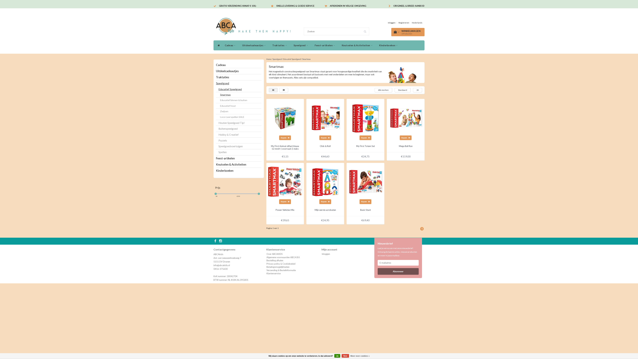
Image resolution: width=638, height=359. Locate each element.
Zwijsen (224, 111)
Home (268, 59)
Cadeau (229, 45)
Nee (345, 356)
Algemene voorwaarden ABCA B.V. (283, 257)
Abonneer (398, 271)
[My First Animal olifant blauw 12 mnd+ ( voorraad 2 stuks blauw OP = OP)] (285, 117)
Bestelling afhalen (274, 260)
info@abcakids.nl (221, 265)
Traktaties (278, 45)
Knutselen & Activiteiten (356, 45)
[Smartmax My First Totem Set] (365, 117)
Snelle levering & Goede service (295, 5)
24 (418, 90)
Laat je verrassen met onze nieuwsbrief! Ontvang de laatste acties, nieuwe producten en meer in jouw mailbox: (397, 252)
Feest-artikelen (324, 45)
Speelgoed (300, 45)
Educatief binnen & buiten (233, 100)
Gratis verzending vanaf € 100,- (238, 5)
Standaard (402, 90)
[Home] (217, 45)
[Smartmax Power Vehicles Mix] (285, 181)
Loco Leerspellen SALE (232, 117)
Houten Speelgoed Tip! (231, 122)
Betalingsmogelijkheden (277, 267)
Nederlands (417, 23)
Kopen (284, 138)
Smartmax (225, 94)
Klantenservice (273, 273)
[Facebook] (215, 241)
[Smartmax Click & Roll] (325, 117)
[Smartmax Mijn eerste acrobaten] (325, 181)
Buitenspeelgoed (228, 128)
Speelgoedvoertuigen (230, 146)
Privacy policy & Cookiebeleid (280, 263)
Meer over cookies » (360, 356)
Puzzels (222, 140)
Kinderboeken (387, 45)
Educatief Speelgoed (230, 89)
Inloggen (391, 23)
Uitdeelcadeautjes (253, 45)
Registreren (404, 23)
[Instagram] (221, 241)
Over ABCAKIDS (274, 254)
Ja (337, 356)
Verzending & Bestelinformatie (281, 270)
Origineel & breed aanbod (409, 5)
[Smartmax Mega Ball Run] (405, 117)
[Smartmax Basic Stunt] (365, 181)
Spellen (222, 152)
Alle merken (383, 90)
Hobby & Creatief (228, 134)
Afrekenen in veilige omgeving (348, 5)
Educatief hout (228, 105)
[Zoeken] (366, 30)
